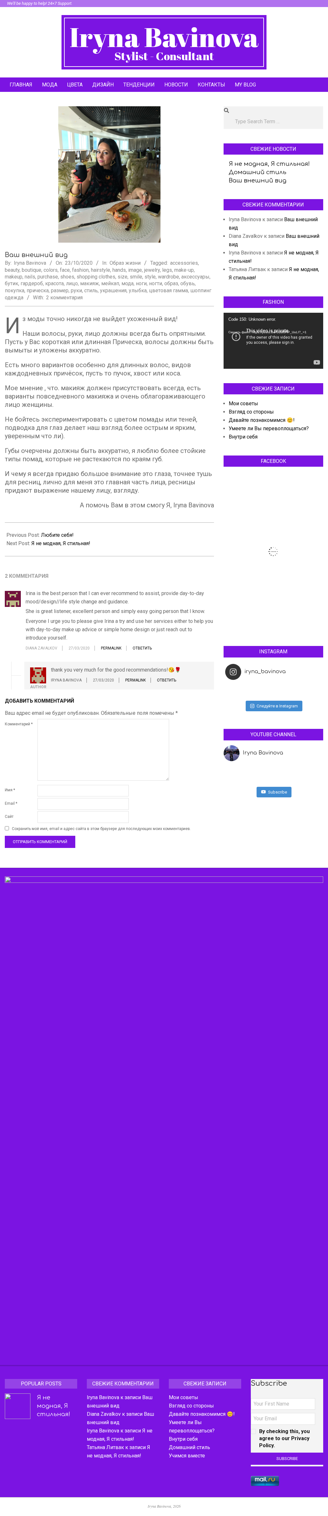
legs (167, 270)
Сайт (9, 816)
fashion (80, 270)
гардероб (31, 283)
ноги (141, 283)
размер (60, 290)
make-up (184, 270)
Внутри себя (243, 437)
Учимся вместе (187, 1456)
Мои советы (243, 403)
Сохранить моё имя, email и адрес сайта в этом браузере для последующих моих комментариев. (101, 829)
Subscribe (277, 792)
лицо (72, 283)
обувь (187, 283)
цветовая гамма (168, 290)
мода (127, 283)
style (150, 277)
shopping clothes (96, 277)
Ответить (142, 648)
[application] (273, 341)
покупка (14, 290)
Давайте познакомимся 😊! (262, 420)
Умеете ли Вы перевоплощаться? (269, 428)
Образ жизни (125, 263)
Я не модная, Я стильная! (60, 543)
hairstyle (100, 270)
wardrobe (168, 277)
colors (51, 270)
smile (136, 277)
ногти (155, 283)
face (65, 270)
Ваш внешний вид (257, 180)
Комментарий (19, 724)
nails (30, 277)
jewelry (152, 270)
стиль (91, 290)
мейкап (110, 283)
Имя (10, 790)
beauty (12, 270)
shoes (67, 277)
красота (54, 283)
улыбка (138, 290)
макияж (89, 283)
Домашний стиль (257, 172)
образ (171, 283)
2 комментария (64, 297)
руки (76, 290)
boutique (31, 270)
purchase (47, 277)
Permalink (111, 648)
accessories (184, 263)
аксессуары (195, 277)
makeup (13, 277)
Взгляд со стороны (251, 412)
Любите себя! (57, 535)
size (122, 277)
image (135, 270)
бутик (11, 283)
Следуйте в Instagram (277, 706)
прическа (38, 290)
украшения (113, 290)
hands (119, 270)
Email (11, 803)
